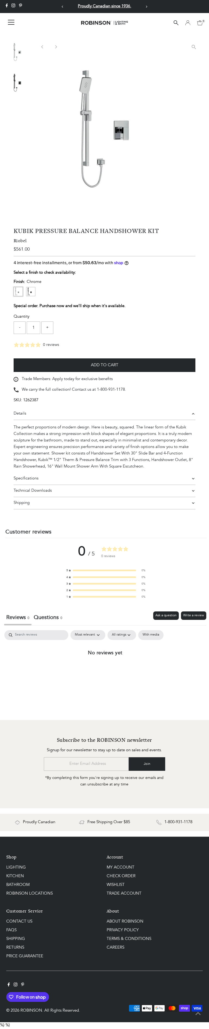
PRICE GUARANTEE (24, 956)
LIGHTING (16, 868)
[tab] (48, 618)
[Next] (146, 7)
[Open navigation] (11, 23)
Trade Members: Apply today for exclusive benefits (67, 379)
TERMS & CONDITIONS (129, 939)
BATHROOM (18, 885)
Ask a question (166, 615)
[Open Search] (176, 22)
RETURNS (15, 948)
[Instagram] (13, 6)
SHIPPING (15, 939)
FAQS (11, 930)
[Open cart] (200, 22)
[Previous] (62, 7)
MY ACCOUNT (120, 868)
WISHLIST (116, 885)
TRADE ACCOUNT (124, 894)
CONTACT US (19, 922)
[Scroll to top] (198, 1014)
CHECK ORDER (121, 876)
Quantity (21, 317)
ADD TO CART (104, 365)
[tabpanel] (105, 671)
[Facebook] (6, 6)
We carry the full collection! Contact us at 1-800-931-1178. (74, 390)
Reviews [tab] (17, 617)
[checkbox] (151, 635)
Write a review (193, 615)
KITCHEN (15, 876)
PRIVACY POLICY (123, 930)
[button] (105, 570)
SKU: (18, 400)
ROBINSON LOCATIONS (29, 894)
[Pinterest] (20, 6)
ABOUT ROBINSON (125, 922)
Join (147, 764)
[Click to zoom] (194, 47)
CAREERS (115, 948)
